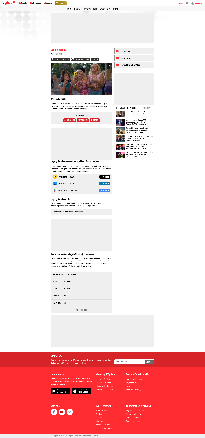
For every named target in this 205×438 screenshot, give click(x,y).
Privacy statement (133, 414)
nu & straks (78, 9)
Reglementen (131, 382)
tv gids (69, 9)
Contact (99, 414)
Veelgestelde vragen (134, 379)
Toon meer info (81, 310)
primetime (87, 9)
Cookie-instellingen (134, 421)
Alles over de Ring (133, 389)
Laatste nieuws (105, 9)
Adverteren (100, 421)
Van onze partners (103, 425)
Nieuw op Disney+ (103, 382)
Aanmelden (149, 362)
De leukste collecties (104, 389)
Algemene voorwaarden (136, 410)
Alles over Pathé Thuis (105, 386)
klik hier (81, 261)
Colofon (99, 418)
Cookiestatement (133, 418)
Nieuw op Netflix (103, 379)
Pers (128, 386)
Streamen (116, 9)
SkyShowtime (101, 410)
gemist (95, 9)
